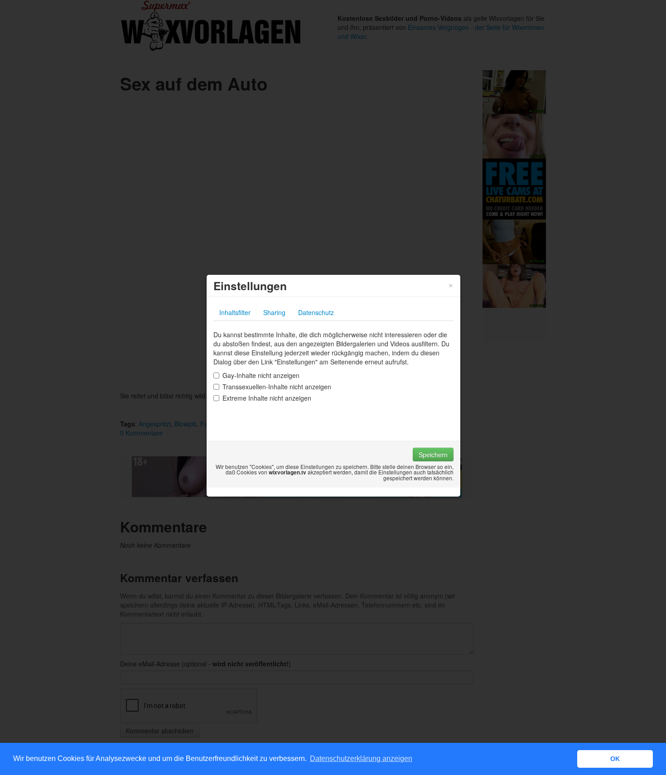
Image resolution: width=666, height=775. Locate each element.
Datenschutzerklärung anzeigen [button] (361, 758)
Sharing (274, 312)
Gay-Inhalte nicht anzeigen (260, 375)
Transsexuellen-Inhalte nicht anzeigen (276, 386)
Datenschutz (316, 312)
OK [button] (615, 758)
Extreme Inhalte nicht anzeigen (266, 397)
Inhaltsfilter (235, 312)
